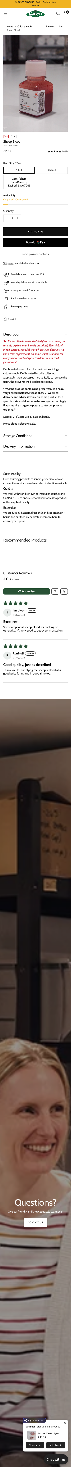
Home (10, 26)
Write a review (26, 591)
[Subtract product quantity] (6, 218)
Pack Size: (12, 163)
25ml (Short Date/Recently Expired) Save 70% (19, 182)
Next (61, 26)
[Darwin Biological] (35, 13)
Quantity (8, 211)
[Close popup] (65, 1423)
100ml (52, 170)
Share (12, 319)
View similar (35, 1445)
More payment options (35, 254)
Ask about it (55, 1445)
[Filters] (55, 591)
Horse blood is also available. (19, 423)
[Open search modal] (58, 13)
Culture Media (24, 26)
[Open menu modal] (5, 13)
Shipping (8, 263)
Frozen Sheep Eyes (48, 1433)
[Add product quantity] (17, 218)
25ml (19, 170)
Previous (50, 26)
